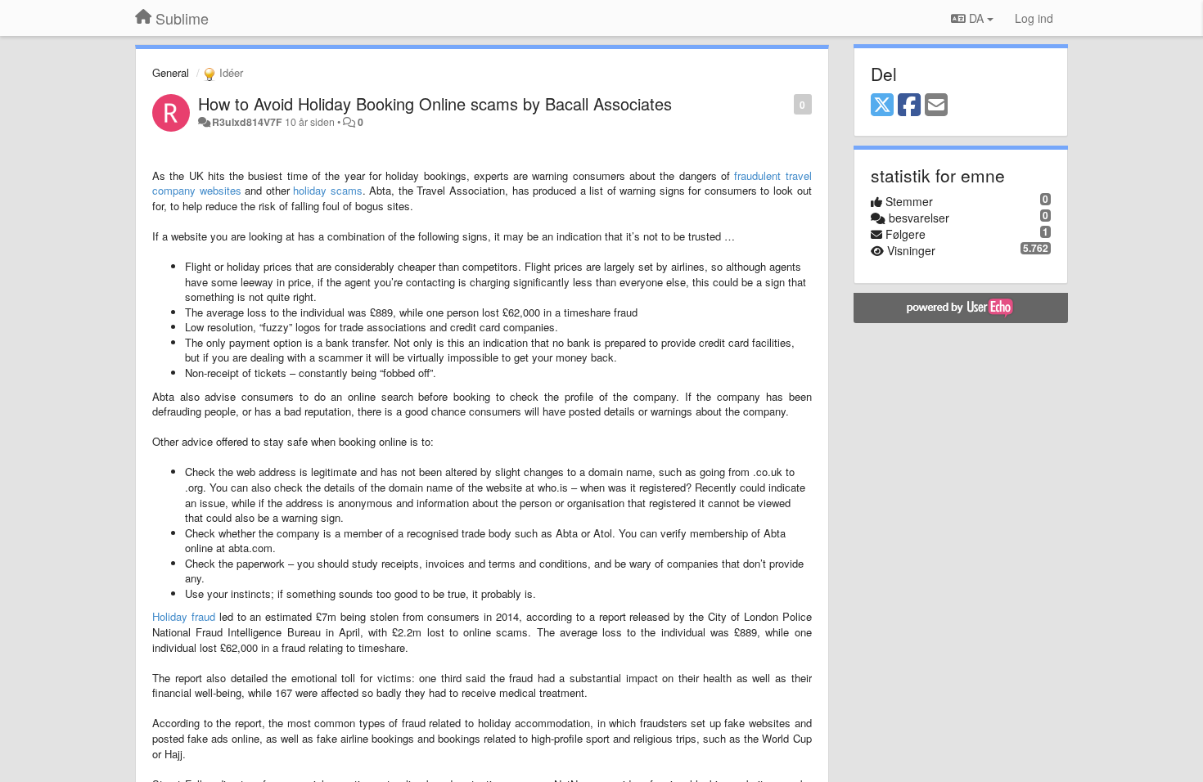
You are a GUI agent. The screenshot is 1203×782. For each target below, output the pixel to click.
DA (976, 18)
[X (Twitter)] (882, 105)
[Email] (936, 105)
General (170, 72)
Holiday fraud (183, 616)
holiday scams (328, 190)
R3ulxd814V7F (247, 122)
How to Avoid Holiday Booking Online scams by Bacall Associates (435, 103)
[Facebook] (909, 105)
